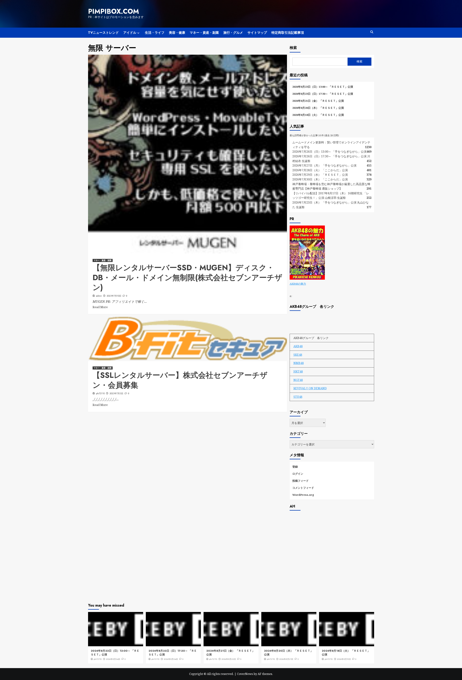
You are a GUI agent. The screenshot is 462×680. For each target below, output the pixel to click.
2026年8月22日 (228, 659)
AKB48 (298, 346)
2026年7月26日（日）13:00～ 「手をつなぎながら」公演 (329, 152)
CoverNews (245, 674)
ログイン (297, 473)
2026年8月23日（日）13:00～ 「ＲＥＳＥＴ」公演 (322, 86)
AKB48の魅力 (298, 283)
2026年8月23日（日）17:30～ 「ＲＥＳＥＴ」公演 (322, 93)
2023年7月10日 (114, 296)
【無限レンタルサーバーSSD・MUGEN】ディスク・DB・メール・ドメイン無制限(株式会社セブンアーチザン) (187, 277)
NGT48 (298, 380)
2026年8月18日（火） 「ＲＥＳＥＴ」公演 (318, 115)
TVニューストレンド (103, 32)
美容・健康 (177, 32)
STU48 (297, 397)
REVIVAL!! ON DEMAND (310, 388)
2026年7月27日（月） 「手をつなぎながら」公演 (324, 165)
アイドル (129, 32)
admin (99, 296)
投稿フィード (300, 480)
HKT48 (298, 371)
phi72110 (100, 393)
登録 (295, 466)
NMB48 (298, 363)
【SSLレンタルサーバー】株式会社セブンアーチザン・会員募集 (180, 380)
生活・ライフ (154, 32)
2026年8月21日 (286, 659)
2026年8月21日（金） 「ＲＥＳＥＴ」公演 (318, 100)
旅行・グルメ (233, 32)
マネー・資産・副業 (204, 32)
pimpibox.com (113, 11)
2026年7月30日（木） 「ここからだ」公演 (320, 179)
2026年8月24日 (113, 659)
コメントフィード (303, 487)
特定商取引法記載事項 (287, 32)
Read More (100, 307)
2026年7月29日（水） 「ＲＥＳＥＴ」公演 (320, 175)
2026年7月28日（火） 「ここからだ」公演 (320, 170)
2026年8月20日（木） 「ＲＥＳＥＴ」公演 (318, 108)
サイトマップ (257, 32)
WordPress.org (303, 495)
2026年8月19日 (344, 659)
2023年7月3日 (116, 393)
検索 (293, 47)
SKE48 (297, 355)
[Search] (372, 32)
